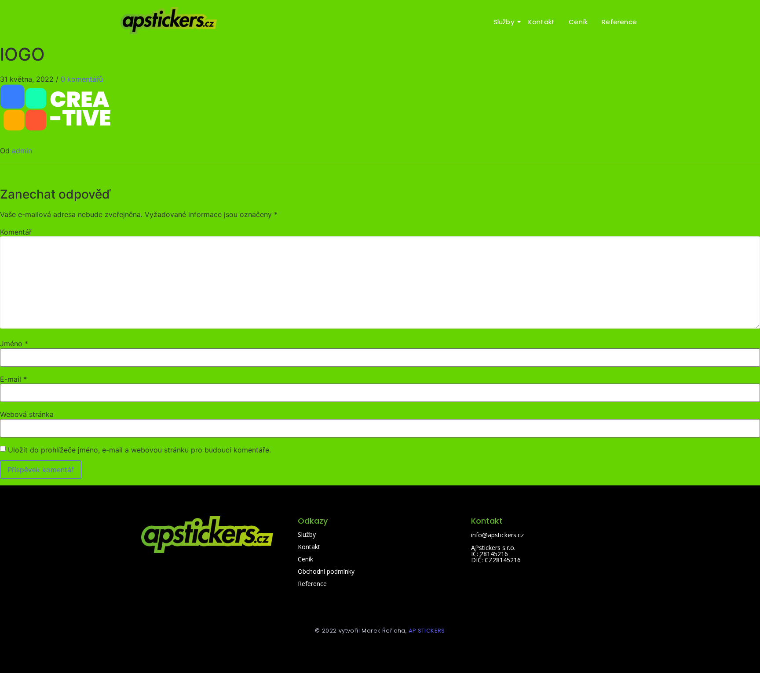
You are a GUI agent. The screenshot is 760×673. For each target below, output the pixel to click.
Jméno (14, 343)
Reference (619, 21)
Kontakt (541, 21)
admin (22, 150)
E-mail (13, 379)
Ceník (578, 21)
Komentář (16, 231)
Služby (503, 21)
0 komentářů (82, 79)
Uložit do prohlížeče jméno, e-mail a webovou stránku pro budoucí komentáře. (139, 449)
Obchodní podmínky (326, 571)
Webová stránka (27, 414)
